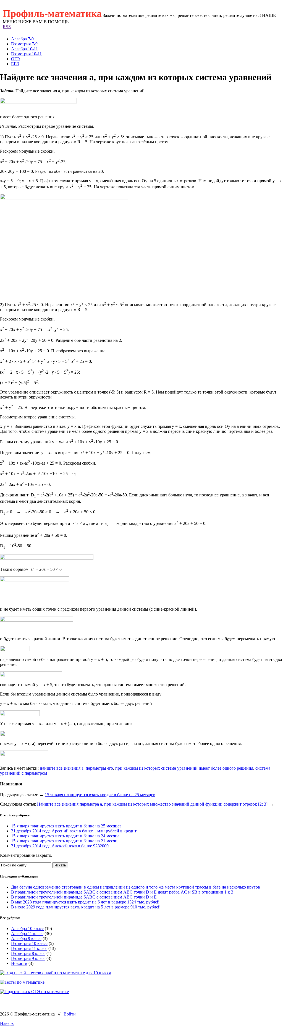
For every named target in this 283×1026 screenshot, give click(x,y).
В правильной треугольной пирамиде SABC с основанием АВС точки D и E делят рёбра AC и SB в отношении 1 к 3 (122, 892)
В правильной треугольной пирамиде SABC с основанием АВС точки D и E (84, 897)
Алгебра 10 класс (27, 928)
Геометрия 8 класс (28, 953)
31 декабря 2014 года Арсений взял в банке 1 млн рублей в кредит (74, 831)
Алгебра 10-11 (24, 48)
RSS (7, 26)
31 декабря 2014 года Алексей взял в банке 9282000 (60, 845)
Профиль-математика (52, 13)
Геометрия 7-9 (24, 43)
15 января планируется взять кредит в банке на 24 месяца (65, 836)
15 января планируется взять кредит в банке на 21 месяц (64, 840)
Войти (70, 1014)
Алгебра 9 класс (26, 938)
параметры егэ (99, 768)
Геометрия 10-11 (26, 53)
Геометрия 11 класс (29, 948)
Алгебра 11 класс (27, 933)
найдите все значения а (61, 768)
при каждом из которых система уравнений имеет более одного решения (184, 768)
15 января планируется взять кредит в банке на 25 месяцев (100, 794)
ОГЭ (15, 58)
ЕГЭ (15, 63)
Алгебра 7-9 (22, 39)
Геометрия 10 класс (29, 943)
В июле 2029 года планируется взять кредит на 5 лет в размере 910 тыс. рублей (86, 907)
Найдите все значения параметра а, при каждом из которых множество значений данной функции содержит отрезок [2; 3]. (153, 804)
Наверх (7, 1023)
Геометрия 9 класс (28, 958)
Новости (19, 963)
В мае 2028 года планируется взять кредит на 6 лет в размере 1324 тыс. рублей (85, 902)
